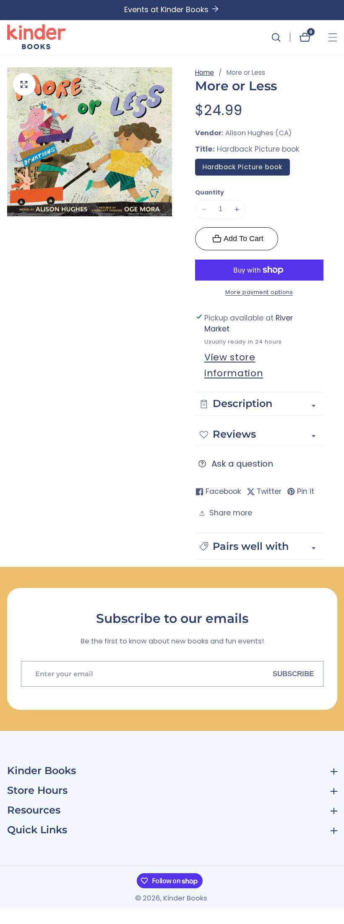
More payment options (259, 292)
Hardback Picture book (243, 167)
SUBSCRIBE (293, 673)
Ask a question (242, 464)
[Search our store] (280, 37)
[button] (259, 546)
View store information (233, 365)
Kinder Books (185, 898)
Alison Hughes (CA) (258, 133)
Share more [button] (230, 513)
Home (204, 72)
